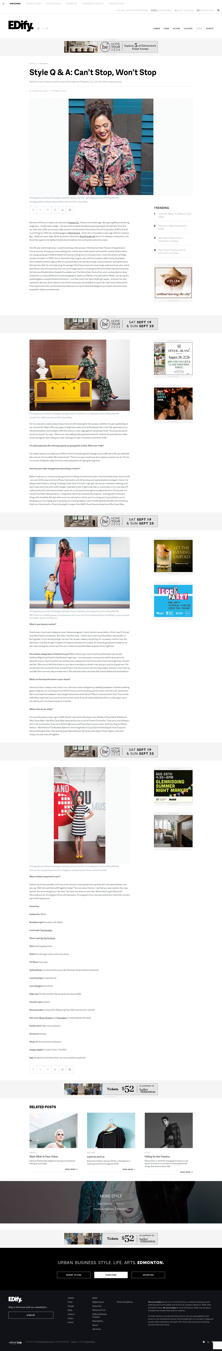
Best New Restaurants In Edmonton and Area (171, 239)
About (95, 1325)
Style (199, 28)
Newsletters (97, 1321)
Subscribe (15, 3)
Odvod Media (90, 1342)
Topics (71, 1298)
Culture (188, 28)
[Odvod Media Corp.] (15, 1342)
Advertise (71, 3)
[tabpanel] (111, 1269)
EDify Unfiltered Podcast (99, 1315)
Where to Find (33, 3)
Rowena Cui (73, 222)
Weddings (122, 1209)
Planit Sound (74, 233)
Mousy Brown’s (46, 1017)
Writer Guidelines (125, 1302)
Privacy (74, 1342)
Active (176, 28)
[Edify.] (21, 26)
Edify (94, 1298)
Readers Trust (117, 3)
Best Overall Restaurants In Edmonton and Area (172, 251)
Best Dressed (105, 1203)
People (210, 28)
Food (166, 28)
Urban (156, 28)
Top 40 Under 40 (87, 236)
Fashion (43, 63)
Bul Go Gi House (48, 938)
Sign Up (31, 1315)
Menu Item (122, 1298)
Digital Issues (53, 3)
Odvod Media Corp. (45, 1342)
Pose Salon (62, 1017)
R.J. (31, 236)
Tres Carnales (46, 930)
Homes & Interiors (104, 1209)
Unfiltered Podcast (93, 3)
